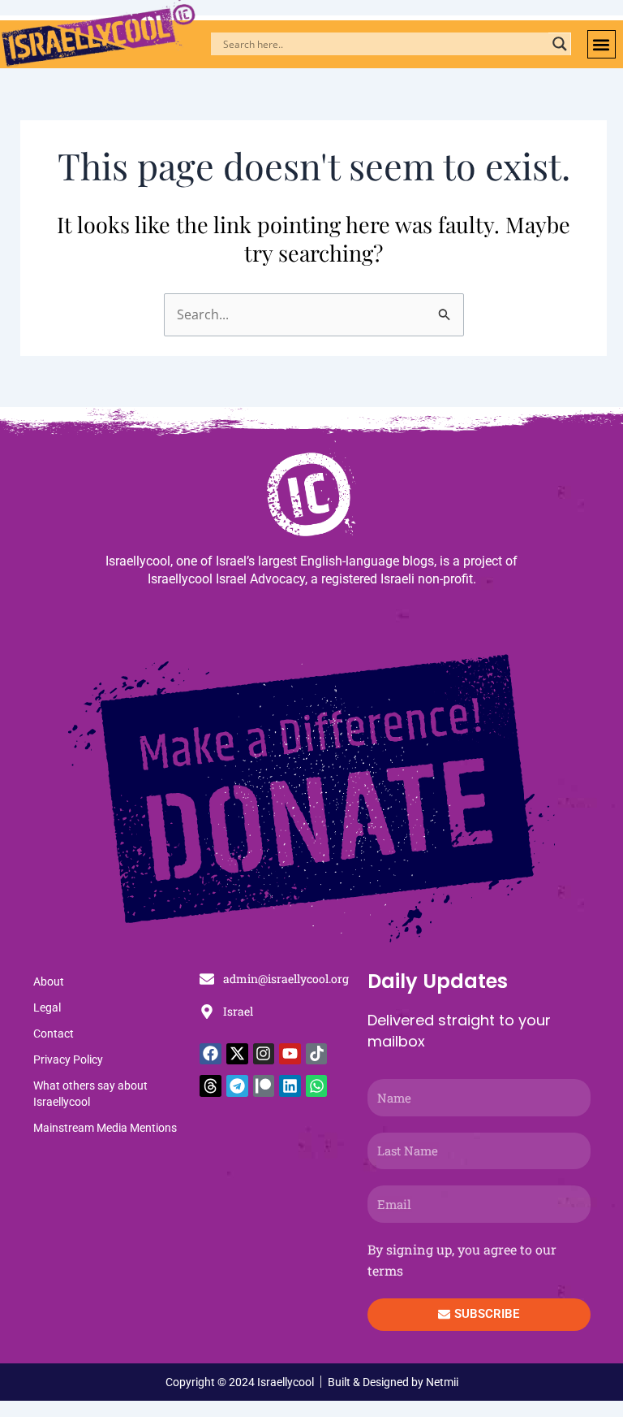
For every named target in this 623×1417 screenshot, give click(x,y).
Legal (47, 1007)
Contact (53, 1033)
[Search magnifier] (559, 43)
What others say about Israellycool (90, 1093)
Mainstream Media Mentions (105, 1127)
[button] (601, 44)
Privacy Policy (68, 1059)
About (48, 981)
